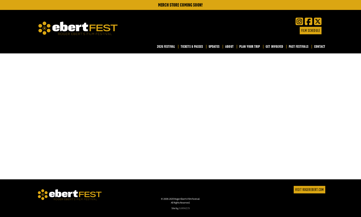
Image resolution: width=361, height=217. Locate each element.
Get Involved (274, 47)
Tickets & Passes (192, 47)
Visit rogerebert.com (309, 190)
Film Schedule (310, 30)
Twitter (272, 30)
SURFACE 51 (184, 208)
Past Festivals (299, 47)
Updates (214, 47)
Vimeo (283, 30)
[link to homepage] (70, 194)
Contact (319, 47)
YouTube (278, 30)
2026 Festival (166, 47)
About (229, 47)
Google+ (294, 30)
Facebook (266, 30)
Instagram (289, 30)
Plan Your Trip (249, 47)
